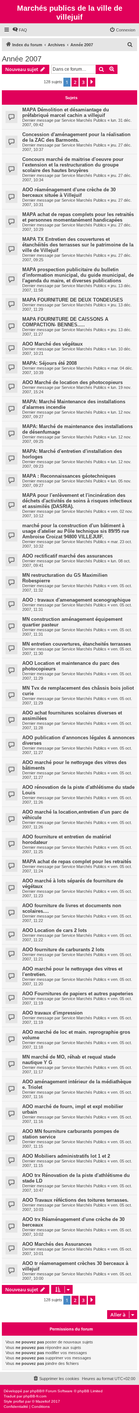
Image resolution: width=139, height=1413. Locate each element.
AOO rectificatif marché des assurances (67, 556)
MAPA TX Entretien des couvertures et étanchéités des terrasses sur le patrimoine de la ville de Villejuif (77, 244)
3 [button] (83, 82)
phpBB (36, 1391)
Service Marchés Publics (84, 120)
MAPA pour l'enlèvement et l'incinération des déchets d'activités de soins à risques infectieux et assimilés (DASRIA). (77, 500)
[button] (91, 82)
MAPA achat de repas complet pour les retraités (76, 861)
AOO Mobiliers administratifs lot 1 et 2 (66, 1156)
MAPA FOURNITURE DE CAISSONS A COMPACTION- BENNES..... (65, 321)
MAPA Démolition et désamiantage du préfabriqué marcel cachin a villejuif (65, 112)
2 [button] (75, 82)
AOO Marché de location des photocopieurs (72, 382)
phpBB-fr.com (34, 1396)
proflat (18, 1401)
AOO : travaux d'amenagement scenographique (76, 600)
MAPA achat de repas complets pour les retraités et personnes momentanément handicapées (78, 217)
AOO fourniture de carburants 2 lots (63, 949)
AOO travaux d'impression (52, 1013)
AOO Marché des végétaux (52, 344)
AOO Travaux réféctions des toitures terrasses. (75, 1200)
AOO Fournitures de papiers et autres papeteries (77, 993)
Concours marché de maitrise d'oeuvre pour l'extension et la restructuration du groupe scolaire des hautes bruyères (72, 165)
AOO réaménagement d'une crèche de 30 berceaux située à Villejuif (69, 192)
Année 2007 (22, 59)
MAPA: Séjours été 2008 (49, 363)
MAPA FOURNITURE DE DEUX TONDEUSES (72, 300)
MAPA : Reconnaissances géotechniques (69, 476)
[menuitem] (19, 30)
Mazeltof (43, 1401)
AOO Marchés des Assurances (57, 1244)
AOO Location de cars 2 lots (54, 930)
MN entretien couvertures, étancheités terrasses (76, 644)
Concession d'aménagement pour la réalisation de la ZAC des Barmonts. (76, 137)
